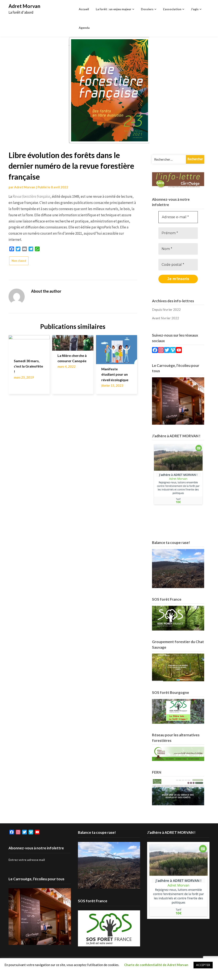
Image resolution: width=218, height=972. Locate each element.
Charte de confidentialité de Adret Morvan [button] (156, 965)
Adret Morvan (24, 6)
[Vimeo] (173, 350)
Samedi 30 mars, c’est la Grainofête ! (28, 366)
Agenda (84, 27)
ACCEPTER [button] (203, 965)
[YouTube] (179, 350)
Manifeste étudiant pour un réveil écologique (114, 374)
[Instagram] (161, 350)
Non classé (18, 260)
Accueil (84, 9)
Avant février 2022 (165, 318)
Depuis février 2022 (166, 309)
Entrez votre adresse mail (27, 860)
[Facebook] (155, 350)
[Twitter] (167, 350)
